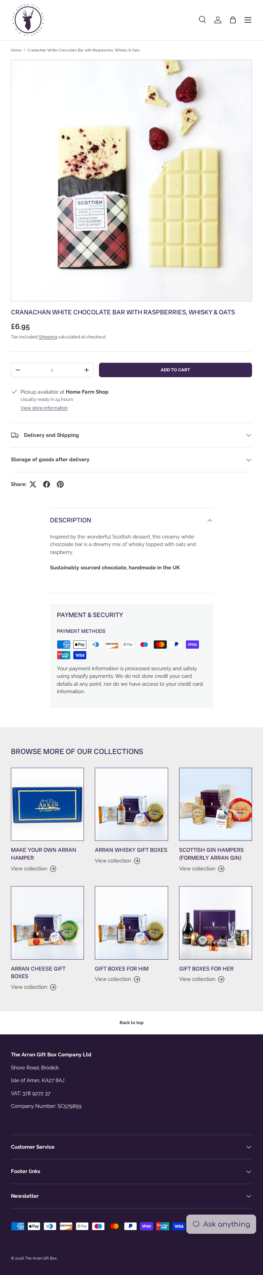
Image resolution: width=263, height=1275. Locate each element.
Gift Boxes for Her (206, 968)
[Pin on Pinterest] (60, 484)
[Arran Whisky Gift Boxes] (131, 804)
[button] (232, 19)
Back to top (131, 1022)
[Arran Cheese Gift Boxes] (47, 922)
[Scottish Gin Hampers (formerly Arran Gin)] (215, 804)
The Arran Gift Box (41, 1258)
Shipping (48, 336)
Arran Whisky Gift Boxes (131, 850)
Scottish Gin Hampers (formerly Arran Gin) (211, 853)
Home (16, 50)
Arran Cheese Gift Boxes (38, 972)
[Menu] (247, 19)
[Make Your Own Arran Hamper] (47, 804)
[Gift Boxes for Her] (215, 922)
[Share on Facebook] (46, 484)
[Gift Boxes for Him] (131, 922)
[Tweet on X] (33, 484)
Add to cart (175, 369)
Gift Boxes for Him (122, 968)
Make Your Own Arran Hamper (43, 853)
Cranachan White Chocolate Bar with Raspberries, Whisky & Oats (84, 50)
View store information (44, 407)
